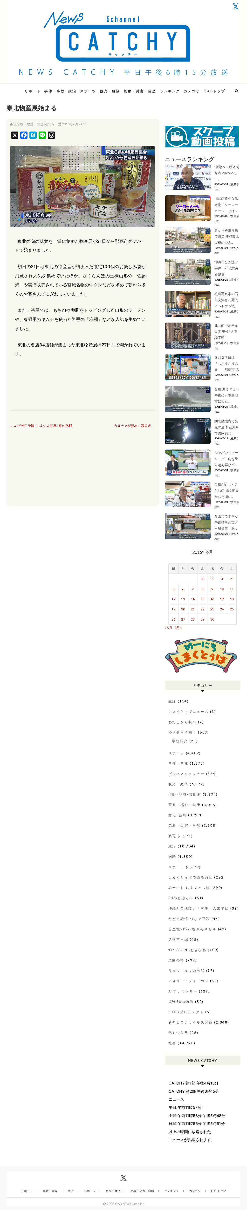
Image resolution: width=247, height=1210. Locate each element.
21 (193, 609)
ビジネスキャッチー (186, 774)
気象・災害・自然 (140, 91)
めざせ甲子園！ (182, 732)
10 (222, 589)
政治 (72, 91)
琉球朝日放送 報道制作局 (34, 124)
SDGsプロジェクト (186, 1012)
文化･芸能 (177, 815)
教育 (172, 836)
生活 (172, 701)
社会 (172, 1043)
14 (193, 599)
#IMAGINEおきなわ (187, 950)
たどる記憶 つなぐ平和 (189, 919)
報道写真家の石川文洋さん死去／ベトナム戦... (226, 300)
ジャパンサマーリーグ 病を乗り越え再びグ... (226, 458)
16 (212, 599)
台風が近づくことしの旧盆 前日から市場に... (226, 490)
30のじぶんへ (181, 898)
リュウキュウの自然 (186, 970)
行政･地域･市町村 (184, 794)
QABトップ (214, 91)
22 (203, 609)
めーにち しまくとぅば (189, 888)
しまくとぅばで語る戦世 (190, 877)
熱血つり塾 (178, 1033)
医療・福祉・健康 (184, 805)
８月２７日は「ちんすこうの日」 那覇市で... (227, 363)
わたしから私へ (182, 722)
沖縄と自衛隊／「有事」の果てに (198, 908)
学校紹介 (180, 741)
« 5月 (168, 628)
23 (212, 609)
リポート (33, 91)
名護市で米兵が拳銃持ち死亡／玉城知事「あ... (226, 522)
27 (183, 619)
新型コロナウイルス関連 (190, 1022)
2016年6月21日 (73, 124)
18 (232, 599)
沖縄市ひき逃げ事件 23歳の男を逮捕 (226, 268)
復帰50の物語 (181, 1001)
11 (232, 589)
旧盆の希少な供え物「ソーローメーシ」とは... (226, 204)
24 (222, 609)
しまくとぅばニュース (188, 711)
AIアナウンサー (183, 991)
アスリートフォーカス (188, 981)
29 (203, 619)
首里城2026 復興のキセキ (192, 929)
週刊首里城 (178, 939)
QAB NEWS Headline (129, 1204)
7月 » (178, 628)
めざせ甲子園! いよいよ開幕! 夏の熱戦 (41, 425)
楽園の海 (176, 960)
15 (203, 599)
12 (173, 599)
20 (183, 609)
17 (222, 599)
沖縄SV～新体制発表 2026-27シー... (226, 173)
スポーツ (88, 91)
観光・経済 (110, 91)
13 (183, 599)
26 (173, 619)
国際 (172, 856)
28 (193, 619)
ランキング (170, 91)
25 (232, 609)
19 (173, 609)
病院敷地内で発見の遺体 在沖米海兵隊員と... (226, 427)
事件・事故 (54, 91)
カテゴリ (192, 91)
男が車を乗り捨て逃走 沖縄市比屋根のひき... (226, 236)
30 (212, 619)
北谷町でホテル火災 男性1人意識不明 (226, 332)
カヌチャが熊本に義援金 (134, 425)
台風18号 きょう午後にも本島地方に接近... (226, 395)
